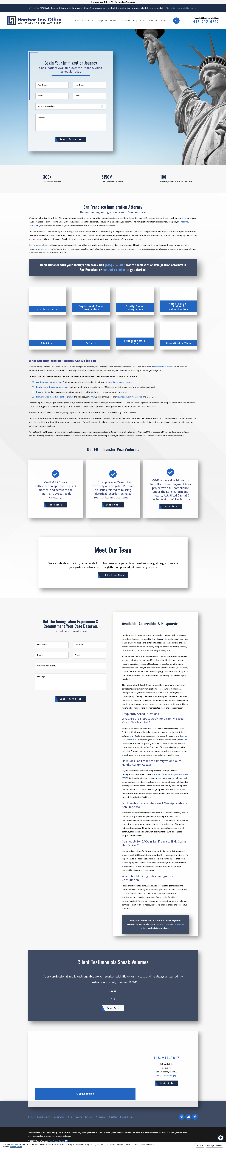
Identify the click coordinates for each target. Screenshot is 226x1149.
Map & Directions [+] (166, 1075)
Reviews (143, 20)
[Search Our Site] (176, 20)
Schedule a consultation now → (182, 8)
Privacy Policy (126, 1116)
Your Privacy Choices (57, 1141)
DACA (93, 396)
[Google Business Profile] (182, 1117)
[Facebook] (195, 1117)
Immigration (102, 20)
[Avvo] (188, 1117)
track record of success (163, 366)
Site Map (113, 1116)
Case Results (125, 20)
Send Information (71, 139)
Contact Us (164, 20)
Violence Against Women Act (129, 396)
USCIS (166, 432)
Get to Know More (113, 575)
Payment (153, 20)
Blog (135, 20)
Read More (112, 1008)
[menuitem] (77, 20)
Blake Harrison (88, 20)
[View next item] (118, 999)
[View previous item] (107, 999)
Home (77, 20)
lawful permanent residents (120, 382)
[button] (220, 1138)
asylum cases (43, 249)
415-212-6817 (206, 21)
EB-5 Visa (113, 20)
